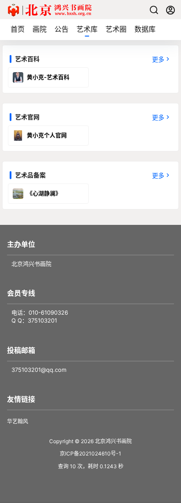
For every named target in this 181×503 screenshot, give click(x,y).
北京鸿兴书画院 (113, 441)
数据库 (145, 29)
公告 (61, 29)
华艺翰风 (17, 421)
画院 (40, 29)
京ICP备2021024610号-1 (90, 453)
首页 (18, 29)
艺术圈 (116, 29)
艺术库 (87, 29)
